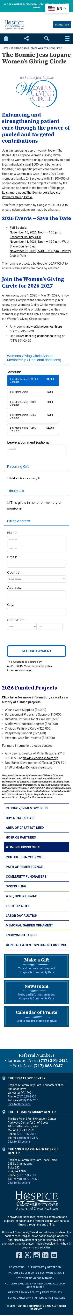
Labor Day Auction (21, 916)
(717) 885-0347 (48, 1066)
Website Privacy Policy (23, 1292)
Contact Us (16, 1267)
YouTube (54, 1255)
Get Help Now (62, 25)
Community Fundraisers (26, 876)
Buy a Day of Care (20, 818)
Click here (9, 697)
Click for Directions (19, 1104)
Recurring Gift (18, 466)
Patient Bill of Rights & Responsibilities (35, 1272)
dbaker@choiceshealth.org (43, 336)
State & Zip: (16, 620)
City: (10, 605)
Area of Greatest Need (25, 828)
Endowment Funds (21, 935)
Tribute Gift (15, 491)
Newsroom (54, 1267)
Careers (59, 1298)
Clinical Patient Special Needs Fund (36, 945)
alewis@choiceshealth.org (44, 326)
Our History (36, 1267)
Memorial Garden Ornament (29, 925)
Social (26, 38)
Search (47, 38)
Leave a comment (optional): (29, 442)
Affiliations (42, 1298)
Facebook (19, 1255)
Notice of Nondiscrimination (35, 1278)
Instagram (36, 1255)
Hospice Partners (21, 837)
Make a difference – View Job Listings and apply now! (36, 6)
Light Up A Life (18, 906)
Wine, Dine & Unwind (21, 896)
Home (6, 38)
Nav (67, 38)
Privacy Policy (52, 1292)
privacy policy (43, 666)
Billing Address (18, 521)
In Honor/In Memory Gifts (27, 808)
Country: (13, 572)
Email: (12, 557)
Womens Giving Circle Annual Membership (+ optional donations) (34, 358)
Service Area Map (19, 1298)
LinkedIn (45, 1255)
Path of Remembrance (24, 867)
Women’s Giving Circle (24, 847)
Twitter (28, 1255)
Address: (14, 588)
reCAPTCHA (15, 666)
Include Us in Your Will (25, 857)
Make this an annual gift (25, 478)
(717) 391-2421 (53, 1060)
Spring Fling (16, 886)
